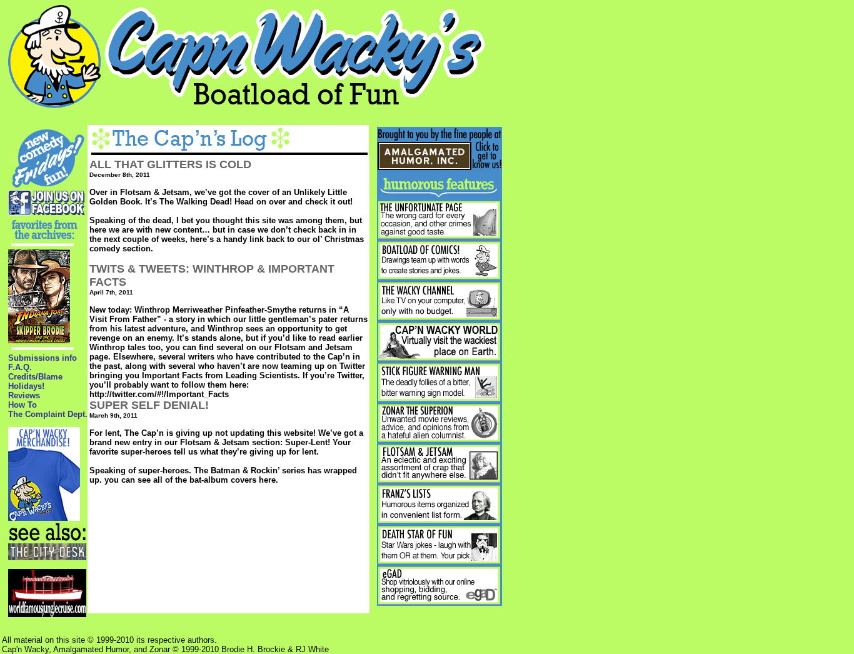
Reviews (24, 395)
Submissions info (42, 358)
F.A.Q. (20, 367)
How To (22, 405)
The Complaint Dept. (48, 414)
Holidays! (26, 386)
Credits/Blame (35, 376)
